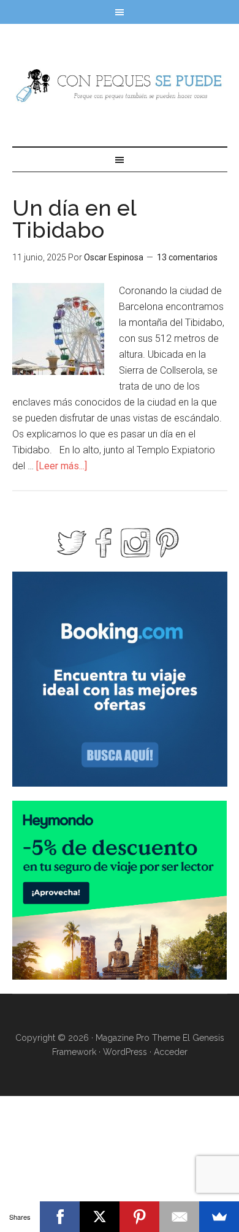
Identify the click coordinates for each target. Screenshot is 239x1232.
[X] (100, 1216)
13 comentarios (187, 257)
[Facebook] (60, 1216)
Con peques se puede (119, 85)
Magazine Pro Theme (138, 1038)
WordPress (125, 1052)
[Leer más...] (61, 466)
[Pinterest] (139, 1216)
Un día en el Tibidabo (74, 219)
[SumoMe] (219, 1216)
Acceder (171, 1052)
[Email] (179, 1216)
